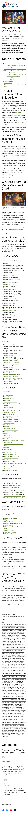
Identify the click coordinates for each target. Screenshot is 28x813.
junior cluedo (4, 733)
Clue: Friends (7, 426)
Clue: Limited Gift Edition (7, 664)
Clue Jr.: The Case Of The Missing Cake (14, 496)
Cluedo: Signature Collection (11, 310)
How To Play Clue (9, 521)
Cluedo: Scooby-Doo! (6, 721)
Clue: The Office (8, 459)
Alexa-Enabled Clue (6, 624)
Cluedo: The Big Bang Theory (12, 374)
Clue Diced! (19, 626)
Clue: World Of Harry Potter (11, 470)
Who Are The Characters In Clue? (13, 532)
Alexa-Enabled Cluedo (16, 624)
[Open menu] (25, 5)
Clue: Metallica (8, 437)
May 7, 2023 (7, 785)
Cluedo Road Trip (5, 694)
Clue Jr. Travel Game (6, 630)
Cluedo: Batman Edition (10, 345)
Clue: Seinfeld (7, 447)
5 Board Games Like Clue (10, 518)
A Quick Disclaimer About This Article (14, 63)
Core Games (8, 616)
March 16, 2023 (5, 762)
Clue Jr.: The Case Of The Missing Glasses (13, 639)
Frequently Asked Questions (17, 616)
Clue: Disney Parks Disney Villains (13, 410)
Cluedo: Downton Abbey (10, 353)
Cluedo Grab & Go (17, 690)
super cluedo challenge (13, 733)
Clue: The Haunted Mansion (11, 456)
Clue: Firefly (7, 424)
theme (12, 215)
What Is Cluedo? (8, 525)
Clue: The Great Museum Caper (17, 679)
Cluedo (6, 263)
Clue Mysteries (13, 641)
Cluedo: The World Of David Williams (13, 378)
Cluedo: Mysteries (6, 716)
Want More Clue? (8, 81)
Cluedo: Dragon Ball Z (10, 357)
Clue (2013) (13, 626)
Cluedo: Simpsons (15, 722)
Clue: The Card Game (12, 676)
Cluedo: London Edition (7, 711)
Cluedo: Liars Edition (20, 710)
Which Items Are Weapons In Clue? (13, 523)
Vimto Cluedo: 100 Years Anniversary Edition (11, 734)
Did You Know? (8, 83)
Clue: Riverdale (8, 442)
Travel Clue (21, 733)
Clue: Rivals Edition (11, 670)
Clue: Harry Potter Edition (11, 431)
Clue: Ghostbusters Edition (11, 430)
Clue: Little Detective (17, 664)
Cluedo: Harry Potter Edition (11, 364)
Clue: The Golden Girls (10, 454)
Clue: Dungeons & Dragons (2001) (13, 419)
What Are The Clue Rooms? (11, 530)
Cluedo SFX (8, 696)
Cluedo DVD (9, 690)
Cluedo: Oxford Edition (15, 716)
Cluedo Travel (14, 696)
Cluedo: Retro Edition (9, 303)
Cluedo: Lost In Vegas (10, 289)
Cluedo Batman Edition (16, 688)
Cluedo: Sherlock (15, 721)
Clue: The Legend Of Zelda (11, 458)
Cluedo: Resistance (15, 717)
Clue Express (10, 627)
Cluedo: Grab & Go (9, 284)
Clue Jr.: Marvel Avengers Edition (12, 485)
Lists (3, 618)
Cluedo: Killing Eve (9, 367)
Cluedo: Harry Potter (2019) (11, 362)
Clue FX (15, 627)
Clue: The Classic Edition (17, 678)
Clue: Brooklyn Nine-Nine (10, 402)
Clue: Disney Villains (9, 412)
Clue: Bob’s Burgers (9, 398)
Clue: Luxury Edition (12, 665)
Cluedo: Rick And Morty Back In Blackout (14, 719)
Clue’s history (18, 112)
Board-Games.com (6, 804)
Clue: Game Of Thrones (10, 428)
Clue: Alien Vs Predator (16, 645)
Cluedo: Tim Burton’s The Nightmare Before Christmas (14, 727)
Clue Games (10, 77)
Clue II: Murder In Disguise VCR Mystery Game (15, 629)
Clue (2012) (7, 626)
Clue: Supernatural (15, 675)
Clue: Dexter (7, 409)
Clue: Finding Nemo (9, 423)
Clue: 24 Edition (15, 644)
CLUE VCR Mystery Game (17, 642)
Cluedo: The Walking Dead (11, 376)
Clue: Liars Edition (20, 662)
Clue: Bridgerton (8, 400)
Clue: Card (4, 649)
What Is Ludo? (8, 534)
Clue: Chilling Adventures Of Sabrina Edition (14, 650)
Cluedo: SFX (7, 309)
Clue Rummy (20, 641)
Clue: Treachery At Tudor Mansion (9, 687)
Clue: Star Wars (8, 449)
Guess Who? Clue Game (20, 731)
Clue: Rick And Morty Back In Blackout (14, 440)
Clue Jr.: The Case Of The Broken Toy (14, 492)
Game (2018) (11, 731)
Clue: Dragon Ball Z (9, 418)
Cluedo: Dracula (8, 355)
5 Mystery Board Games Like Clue (13, 520)
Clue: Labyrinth (8, 435)
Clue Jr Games (11, 79)
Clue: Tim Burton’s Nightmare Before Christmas (15, 685)
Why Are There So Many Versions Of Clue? (15, 69)
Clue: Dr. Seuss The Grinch (11, 416)
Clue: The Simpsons (9, 461)
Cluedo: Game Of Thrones (11, 360)
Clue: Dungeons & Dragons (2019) (13, 421)
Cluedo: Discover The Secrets (11, 701)
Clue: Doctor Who (12, 655)
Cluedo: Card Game (9, 275)
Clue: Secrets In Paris (9, 673)
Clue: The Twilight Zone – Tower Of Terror (15, 463)
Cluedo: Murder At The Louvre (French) (15, 714)
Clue (23, 624)
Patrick (6, 784)
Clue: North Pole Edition (7, 667)
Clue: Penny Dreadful (9, 438)
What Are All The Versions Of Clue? (13, 70)
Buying (3, 616)
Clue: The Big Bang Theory (11, 452)
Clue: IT (6, 433)
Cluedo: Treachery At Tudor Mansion (10, 728)
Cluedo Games (11, 72)
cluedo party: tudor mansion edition (18, 693)
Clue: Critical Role (9, 407)
